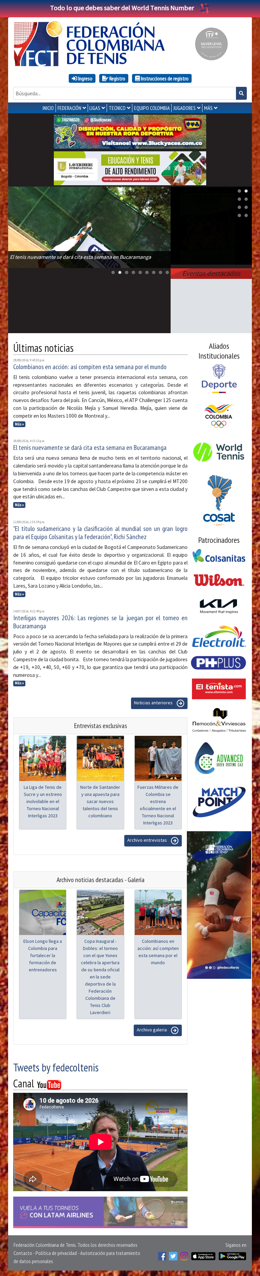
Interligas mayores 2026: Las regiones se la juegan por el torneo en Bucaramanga (100, 621)
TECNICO (117, 107)
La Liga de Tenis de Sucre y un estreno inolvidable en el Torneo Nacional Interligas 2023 (43, 801)
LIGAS (94, 107)
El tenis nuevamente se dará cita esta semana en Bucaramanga (90, 447)
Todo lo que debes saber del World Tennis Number (122, 7)
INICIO (48, 107)
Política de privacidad (56, 1253)
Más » (19, 424)
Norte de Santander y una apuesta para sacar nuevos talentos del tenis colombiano (100, 801)
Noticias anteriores (154, 703)
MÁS (208, 107)
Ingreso (84, 78)
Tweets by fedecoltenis (56, 1067)
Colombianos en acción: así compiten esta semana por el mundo (90, 366)
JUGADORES (184, 107)
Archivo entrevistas (147, 840)
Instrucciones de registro (164, 78)
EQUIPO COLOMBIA (152, 107)
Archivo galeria (152, 1030)
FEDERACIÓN (69, 107)
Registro (116, 78)
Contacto (23, 1253)
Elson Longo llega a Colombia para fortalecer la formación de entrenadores (42, 955)
